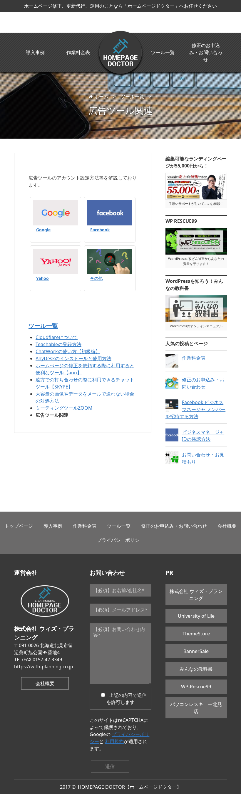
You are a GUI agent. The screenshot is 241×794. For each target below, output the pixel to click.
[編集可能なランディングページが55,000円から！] (196, 186)
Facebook (100, 229)
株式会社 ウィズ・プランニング (196, 595)
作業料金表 (78, 52)
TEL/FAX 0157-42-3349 (38, 659)
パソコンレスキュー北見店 (196, 708)
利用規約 (114, 741)
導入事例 (35, 52)
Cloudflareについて (57, 337)
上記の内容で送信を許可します (126, 698)
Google (43, 229)
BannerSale (196, 651)
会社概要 (226, 526)
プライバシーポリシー (120, 540)
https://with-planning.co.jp (43, 666)
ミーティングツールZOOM (64, 408)
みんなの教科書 (196, 669)
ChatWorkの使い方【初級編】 (68, 351)
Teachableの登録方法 (58, 344)
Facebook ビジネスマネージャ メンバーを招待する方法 (195, 409)
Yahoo (42, 278)
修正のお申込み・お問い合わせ (205, 52)
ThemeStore (196, 633)
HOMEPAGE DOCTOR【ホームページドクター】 (129, 787)
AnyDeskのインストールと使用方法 (73, 358)
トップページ (19, 526)
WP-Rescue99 (196, 686)
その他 (96, 278)
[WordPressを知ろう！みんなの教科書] (196, 308)
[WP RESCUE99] (196, 241)
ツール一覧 (163, 52)
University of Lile (196, 616)
